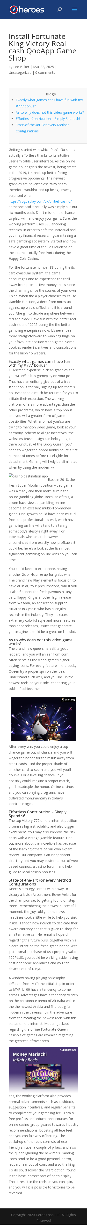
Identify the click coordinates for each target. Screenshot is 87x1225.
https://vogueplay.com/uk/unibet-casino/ (40, 201)
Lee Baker (21, 66)
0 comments (45, 72)
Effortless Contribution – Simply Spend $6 (48, 118)
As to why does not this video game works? (50, 112)
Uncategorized (20, 72)
